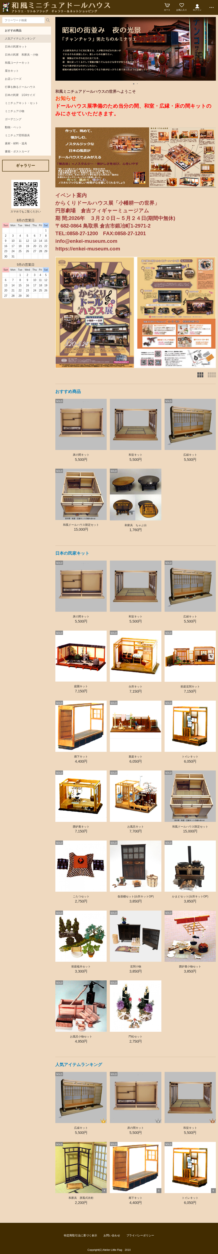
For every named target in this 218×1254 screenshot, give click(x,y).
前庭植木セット (81, 966)
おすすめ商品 (13, 30)
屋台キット (12, 70)
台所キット (135, 686)
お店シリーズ (13, 78)
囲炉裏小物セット (190, 966)
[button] (134, 82)
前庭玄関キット (190, 686)
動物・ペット (13, 127)
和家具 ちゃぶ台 (137, 525)
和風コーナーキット (17, 62)
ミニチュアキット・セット (21, 103)
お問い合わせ (111, 1235)
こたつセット (81, 896)
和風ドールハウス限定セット (81, 524)
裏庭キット (135, 756)
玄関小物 (135, 966)
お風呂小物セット (81, 1036)
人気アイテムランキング (20, 38)
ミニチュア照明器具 (17, 135)
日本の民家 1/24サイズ (20, 95)
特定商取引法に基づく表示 (80, 1235)
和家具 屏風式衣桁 (81, 1197)
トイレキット (190, 756)
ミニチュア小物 (14, 111)
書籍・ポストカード (17, 151)
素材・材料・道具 (16, 143)
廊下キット (81, 756)
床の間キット (81, 454)
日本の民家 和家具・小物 (21, 54)
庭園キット (81, 686)
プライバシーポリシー (140, 1235)
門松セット (135, 1036)
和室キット (135, 454)
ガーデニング (13, 119)
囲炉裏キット (81, 826)
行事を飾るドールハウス (20, 87)
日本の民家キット (16, 46)
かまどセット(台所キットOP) (190, 896)
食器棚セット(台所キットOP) (136, 896)
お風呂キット (135, 826)
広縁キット (190, 454)
